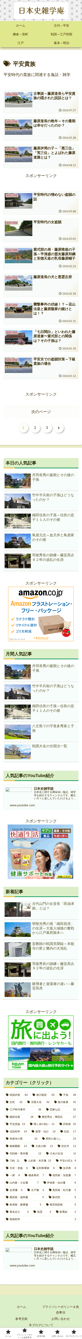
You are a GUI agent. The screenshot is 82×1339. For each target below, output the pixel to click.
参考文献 (21, 1318)
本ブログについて (41, 1325)
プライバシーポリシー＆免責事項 (60, 1309)
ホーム (21, 1307)
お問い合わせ (60, 1318)
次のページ (41, 412)
